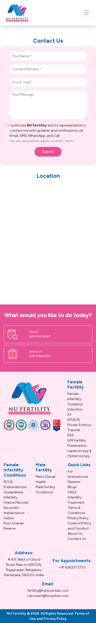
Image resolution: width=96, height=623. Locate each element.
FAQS (72, 492)
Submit (48, 152)
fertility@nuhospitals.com (48, 590)
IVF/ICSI (73, 420)
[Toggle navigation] (86, 12)
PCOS (8, 482)
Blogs (72, 487)
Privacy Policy (78, 518)
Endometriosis (15, 487)
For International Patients (78, 476)
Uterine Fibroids (16, 502)
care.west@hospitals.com (48, 596)
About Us (75, 534)
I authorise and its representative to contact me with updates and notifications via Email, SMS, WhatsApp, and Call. (48, 133)
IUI (69, 414)
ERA (70, 435)
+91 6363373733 (72, 567)
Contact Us (77, 539)
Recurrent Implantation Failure (14, 513)
